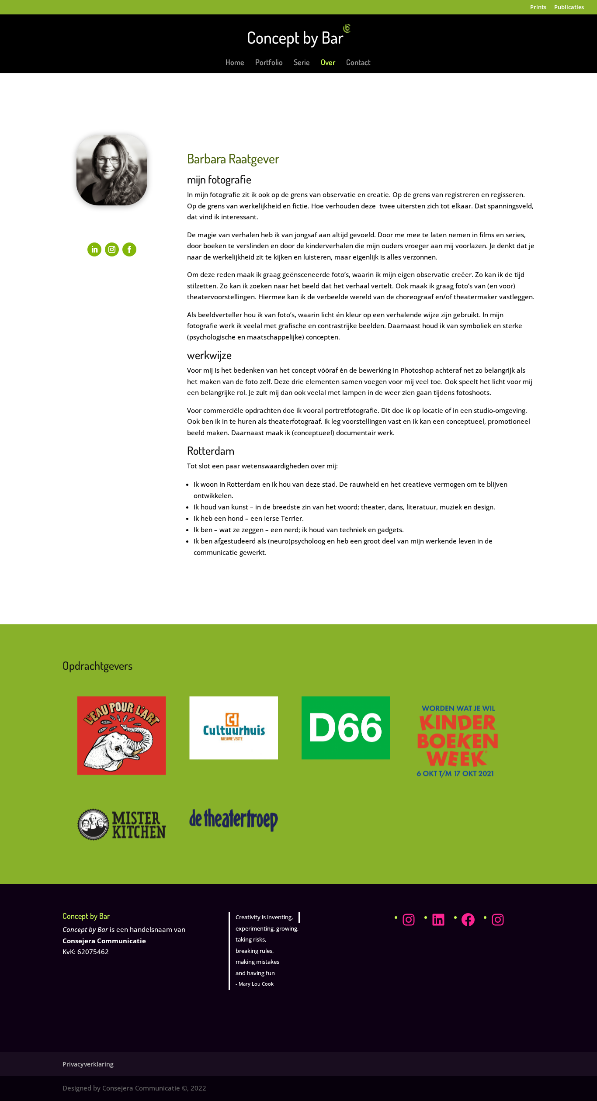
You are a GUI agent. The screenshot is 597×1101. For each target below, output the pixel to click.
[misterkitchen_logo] (121, 838)
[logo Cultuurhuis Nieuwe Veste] (233, 757)
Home (235, 63)
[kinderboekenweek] (457, 782)
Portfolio (269, 63)
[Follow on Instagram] (112, 249)
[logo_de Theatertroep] (233, 829)
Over (328, 63)
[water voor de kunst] (121, 772)
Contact (358, 63)
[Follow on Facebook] (129, 249)
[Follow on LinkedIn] (94, 249)
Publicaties (569, 7)
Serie (302, 63)
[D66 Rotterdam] (346, 757)
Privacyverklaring (88, 1064)
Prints (538, 7)
